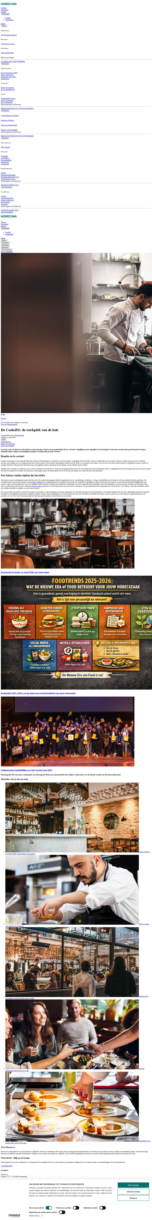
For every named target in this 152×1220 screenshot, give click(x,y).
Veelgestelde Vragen (8, 98)
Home (3, 24)
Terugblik (4, 156)
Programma (5, 164)
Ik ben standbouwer (8, 90)
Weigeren (133, 1198)
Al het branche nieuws (9, 35)
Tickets (3, 173)
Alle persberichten (7, 53)
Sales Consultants (7, 100)
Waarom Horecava (7, 200)
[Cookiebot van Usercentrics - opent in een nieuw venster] (14, 1215)
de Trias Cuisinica (36, 482)
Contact (3, 196)
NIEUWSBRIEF (7, 212)
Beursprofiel (5, 202)
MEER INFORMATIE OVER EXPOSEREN (17, 108)
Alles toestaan (133, 1185)
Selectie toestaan (133, 1192)
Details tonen (34, 1216)
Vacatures (4, 204)
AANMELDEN (6, 1166)
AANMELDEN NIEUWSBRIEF (13, 62)
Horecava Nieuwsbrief (9, 125)
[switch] (76, 1208)
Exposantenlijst (6, 160)
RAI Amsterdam (6, 102)
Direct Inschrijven (7, 75)
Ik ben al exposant (7, 88)
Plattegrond (5, 79)
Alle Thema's (5, 147)
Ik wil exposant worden (9, 73)
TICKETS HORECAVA (10, 185)
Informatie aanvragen (8, 77)
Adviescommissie (7, 198)
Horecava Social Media (9, 130)
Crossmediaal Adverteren (10, 116)
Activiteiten (5, 158)
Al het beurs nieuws (8, 44)
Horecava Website (7, 120)
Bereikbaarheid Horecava (10, 177)
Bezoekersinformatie (8, 175)
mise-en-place (37, 486)
